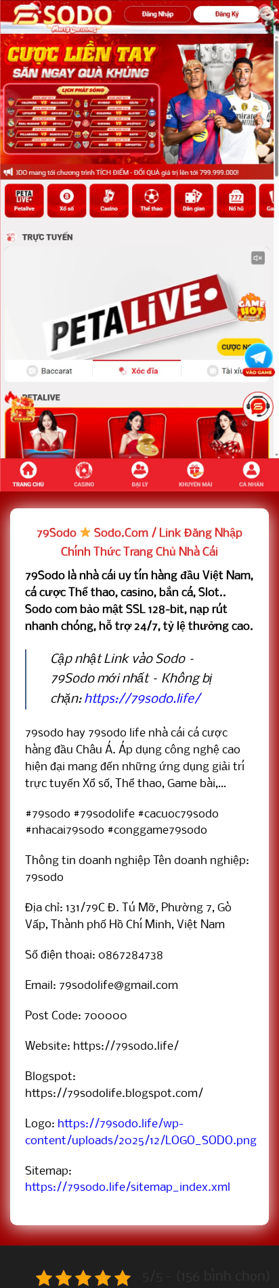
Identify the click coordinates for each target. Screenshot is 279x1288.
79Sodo (57, 533)
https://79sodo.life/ (142, 699)
